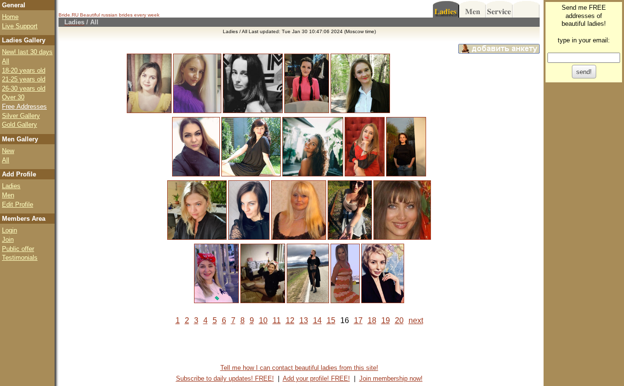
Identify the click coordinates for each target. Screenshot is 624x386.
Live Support (20, 26)
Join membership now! (391, 378)
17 (358, 320)
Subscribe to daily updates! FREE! (225, 378)
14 (317, 320)
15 (331, 320)
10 (263, 320)
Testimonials (20, 257)
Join (8, 239)
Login (9, 230)
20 (399, 320)
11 (277, 320)
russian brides (117, 15)
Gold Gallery (19, 124)
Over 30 (13, 97)
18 (372, 320)
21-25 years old (23, 79)
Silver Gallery (21, 115)
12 (290, 320)
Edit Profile (17, 204)
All (5, 61)
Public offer (18, 248)
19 (385, 320)
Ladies (11, 186)
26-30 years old (23, 88)
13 (303, 320)
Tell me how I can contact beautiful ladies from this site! (299, 367)
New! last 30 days (27, 52)
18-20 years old (23, 70)
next (416, 320)
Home (10, 16)
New (8, 150)
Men (8, 195)
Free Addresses (24, 106)
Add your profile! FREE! (316, 378)
